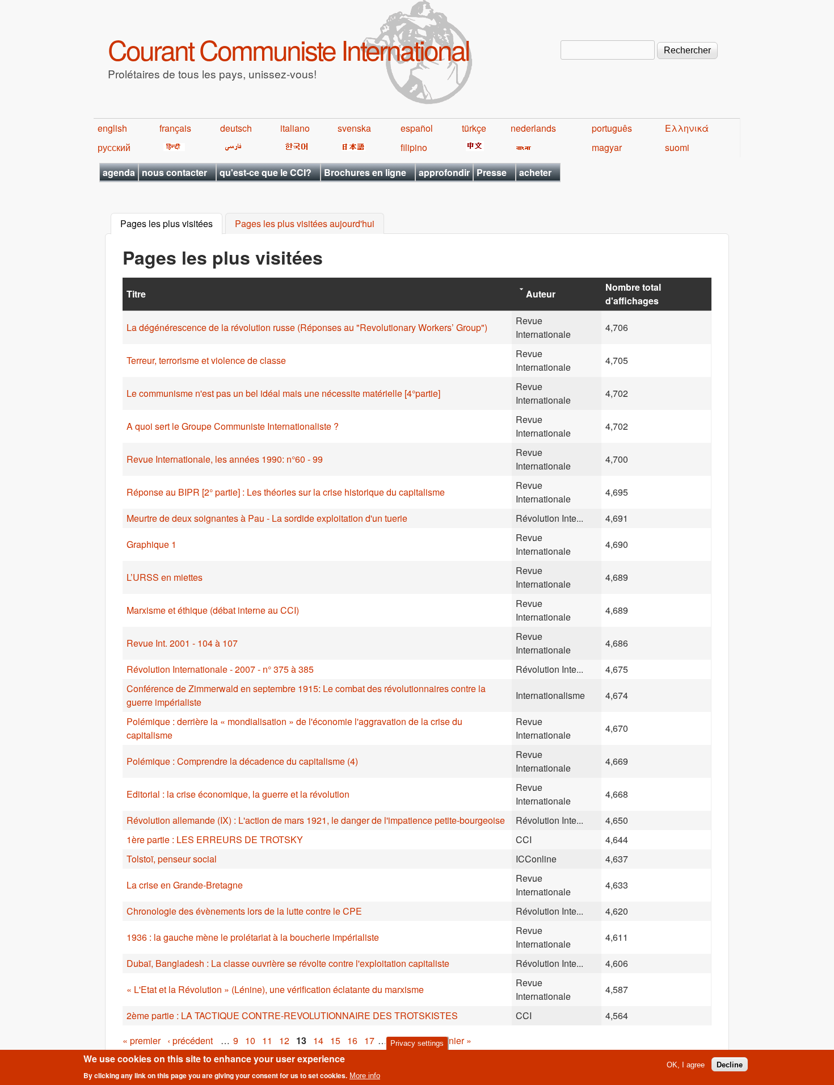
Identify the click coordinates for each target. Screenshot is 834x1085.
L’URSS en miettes (165, 577)
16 (352, 1040)
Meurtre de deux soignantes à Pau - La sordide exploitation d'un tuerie (267, 518)
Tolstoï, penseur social (172, 858)
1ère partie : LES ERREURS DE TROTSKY (215, 839)
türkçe (474, 128)
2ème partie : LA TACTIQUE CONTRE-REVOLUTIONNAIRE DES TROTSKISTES (292, 1015)
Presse (492, 172)
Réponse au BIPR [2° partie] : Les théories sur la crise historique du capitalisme (286, 491)
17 (369, 1040)
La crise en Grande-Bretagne (185, 884)
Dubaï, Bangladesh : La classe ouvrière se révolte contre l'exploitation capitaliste (288, 963)
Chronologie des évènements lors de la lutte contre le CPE (244, 911)
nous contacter (174, 172)
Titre (136, 293)
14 (318, 1040)
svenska (354, 128)
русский (114, 147)
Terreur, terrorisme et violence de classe (206, 360)
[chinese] (473, 147)
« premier (142, 1040)
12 (284, 1040)
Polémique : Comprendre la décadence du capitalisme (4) (242, 761)
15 (335, 1040)
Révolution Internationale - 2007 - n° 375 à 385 (220, 669)
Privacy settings (417, 1043)
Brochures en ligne (365, 172)
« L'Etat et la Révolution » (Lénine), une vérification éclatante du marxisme (275, 989)
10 (250, 1040)
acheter (535, 172)
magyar (607, 147)
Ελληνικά (687, 128)
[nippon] (351, 147)
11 (267, 1040)
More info (364, 1075)
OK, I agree (686, 1064)
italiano (295, 128)
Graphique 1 (151, 544)
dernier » (453, 1040)
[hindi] (172, 147)
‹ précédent (190, 1040)
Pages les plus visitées (171, 224)
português (612, 128)
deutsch (236, 128)
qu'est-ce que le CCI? (265, 172)
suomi (677, 147)
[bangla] (522, 147)
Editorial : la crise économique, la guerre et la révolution (238, 794)
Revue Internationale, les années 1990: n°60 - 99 (225, 459)
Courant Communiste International (288, 49)
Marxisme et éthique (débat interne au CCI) (213, 610)
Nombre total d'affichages (633, 293)
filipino (414, 147)
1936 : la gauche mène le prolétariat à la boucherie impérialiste (253, 937)
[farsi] (231, 147)
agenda (119, 172)
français (175, 128)
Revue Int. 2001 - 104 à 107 (182, 643)
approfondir (444, 172)
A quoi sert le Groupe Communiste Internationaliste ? (233, 426)
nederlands (533, 128)
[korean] (294, 147)
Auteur (540, 293)
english (112, 128)
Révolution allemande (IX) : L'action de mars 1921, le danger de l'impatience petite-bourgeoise (316, 820)
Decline (730, 1064)
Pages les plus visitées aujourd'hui (304, 224)
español (417, 128)
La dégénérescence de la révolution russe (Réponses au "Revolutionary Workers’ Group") (307, 327)
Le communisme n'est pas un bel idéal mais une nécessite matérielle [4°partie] (283, 393)
